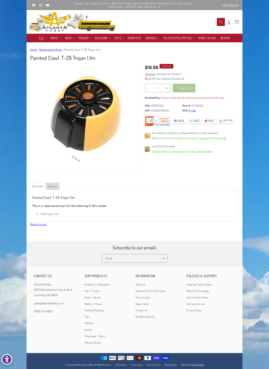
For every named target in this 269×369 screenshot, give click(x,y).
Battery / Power (93, 303)
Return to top (38, 224)
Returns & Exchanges (197, 290)
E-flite (192, 110)
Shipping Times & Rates (199, 284)
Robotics (89, 323)
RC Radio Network (145, 316)
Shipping (150, 74)
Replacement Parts (50, 49)
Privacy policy (137, 365)
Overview (37, 186)
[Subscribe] (163, 258)
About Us (140, 284)
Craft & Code (198, 364)
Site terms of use (195, 303)
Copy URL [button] (228, 120)
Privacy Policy (193, 310)
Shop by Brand (93, 342)
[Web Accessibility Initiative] (7, 359)
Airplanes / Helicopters (97, 284)
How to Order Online (197, 297)
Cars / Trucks (92, 290)
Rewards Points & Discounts (151, 290)
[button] (42, 38)
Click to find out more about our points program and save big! (189, 138)
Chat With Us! (231, 5)
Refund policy (121, 365)
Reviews (52, 186)
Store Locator (143, 297)
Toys (87, 316)
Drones (88, 329)
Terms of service (153, 365)
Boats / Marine (93, 297)
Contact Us (141, 310)
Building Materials (94, 310)
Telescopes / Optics (95, 336)
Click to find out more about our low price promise (182, 152)
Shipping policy (170, 365)
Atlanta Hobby (87, 365)
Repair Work (142, 303)
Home (33, 49)
